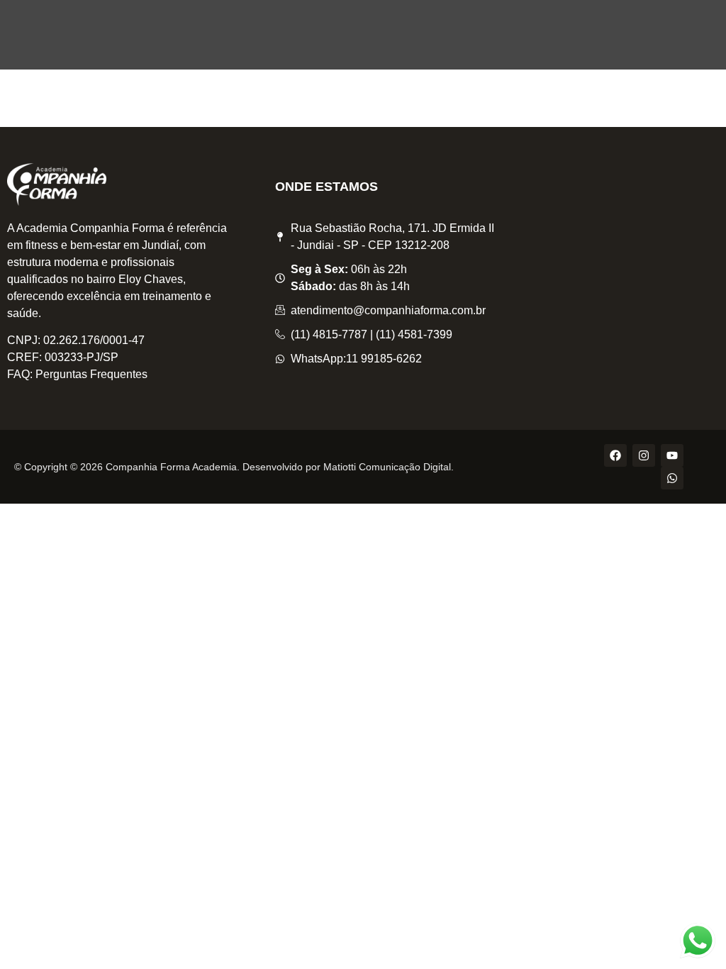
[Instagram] (643, 455)
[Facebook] (615, 455)
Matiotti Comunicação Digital (387, 466)
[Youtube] (672, 455)
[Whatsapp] (672, 478)
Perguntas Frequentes (91, 374)
